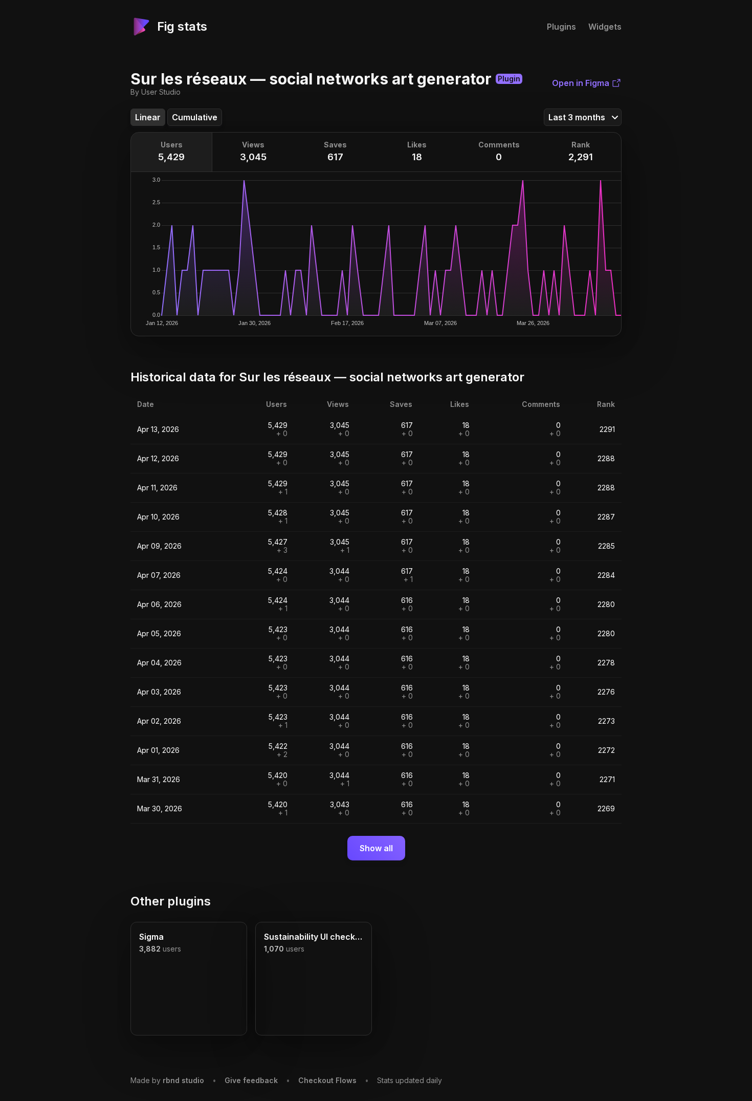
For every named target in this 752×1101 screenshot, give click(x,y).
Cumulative (194, 117)
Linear (148, 117)
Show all (376, 848)
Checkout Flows (327, 1080)
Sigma (151, 937)
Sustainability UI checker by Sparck (313, 937)
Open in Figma (580, 83)
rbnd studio (183, 1080)
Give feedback (251, 1080)
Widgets (605, 26)
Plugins (561, 26)
